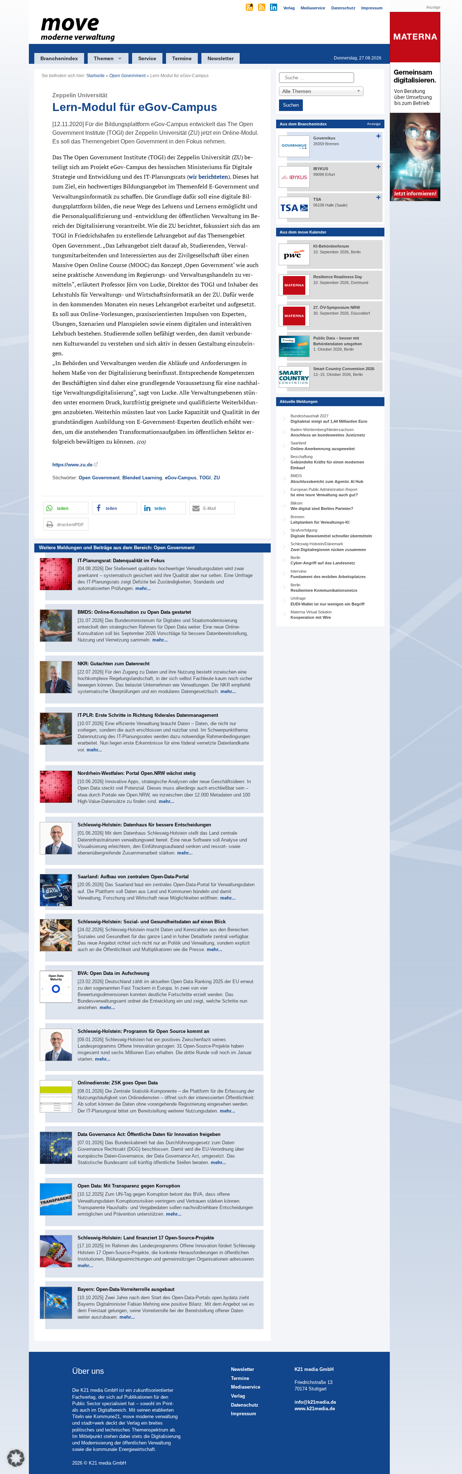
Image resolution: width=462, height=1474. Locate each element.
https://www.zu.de (72, 464)
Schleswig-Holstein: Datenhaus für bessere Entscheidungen (144, 824)
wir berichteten (208, 177)
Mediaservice (245, 1387)
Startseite (95, 75)
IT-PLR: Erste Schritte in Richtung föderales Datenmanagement (148, 715)
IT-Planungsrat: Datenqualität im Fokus (121, 560)
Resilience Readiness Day (337, 277)
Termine (182, 58)
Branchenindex (59, 58)
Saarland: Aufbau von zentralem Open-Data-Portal (133, 876)
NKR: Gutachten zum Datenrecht (113, 663)
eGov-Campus (180, 477)
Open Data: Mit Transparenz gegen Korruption (129, 1186)
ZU (217, 477)
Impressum (243, 1413)
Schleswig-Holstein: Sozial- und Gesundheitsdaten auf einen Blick (152, 921)
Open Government (127, 75)
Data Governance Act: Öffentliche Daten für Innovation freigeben (149, 1134)
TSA (317, 199)
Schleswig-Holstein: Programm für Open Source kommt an (143, 1031)
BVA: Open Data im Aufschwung (113, 973)
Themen (104, 58)
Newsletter (221, 58)
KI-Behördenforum (331, 246)
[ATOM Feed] (250, 8)
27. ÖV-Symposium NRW (336, 307)
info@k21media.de (315, 1402)
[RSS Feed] (262, 8)
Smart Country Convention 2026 (343, 369)
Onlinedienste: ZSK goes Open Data (118, 1082)
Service (147, 58)
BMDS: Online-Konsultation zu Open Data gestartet (134, 612)
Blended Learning (142, 477)
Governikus (324, 138)
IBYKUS (320, 169)
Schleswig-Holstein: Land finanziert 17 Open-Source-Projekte (146, 1237)
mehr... (143, 588)
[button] (65, 508)
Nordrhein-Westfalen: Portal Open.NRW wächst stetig (137, 773)
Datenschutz (244, 1405)
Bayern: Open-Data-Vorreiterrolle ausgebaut (126, 1289)
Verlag (238, 1396)
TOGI (205, 477)
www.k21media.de (315, 1408)
